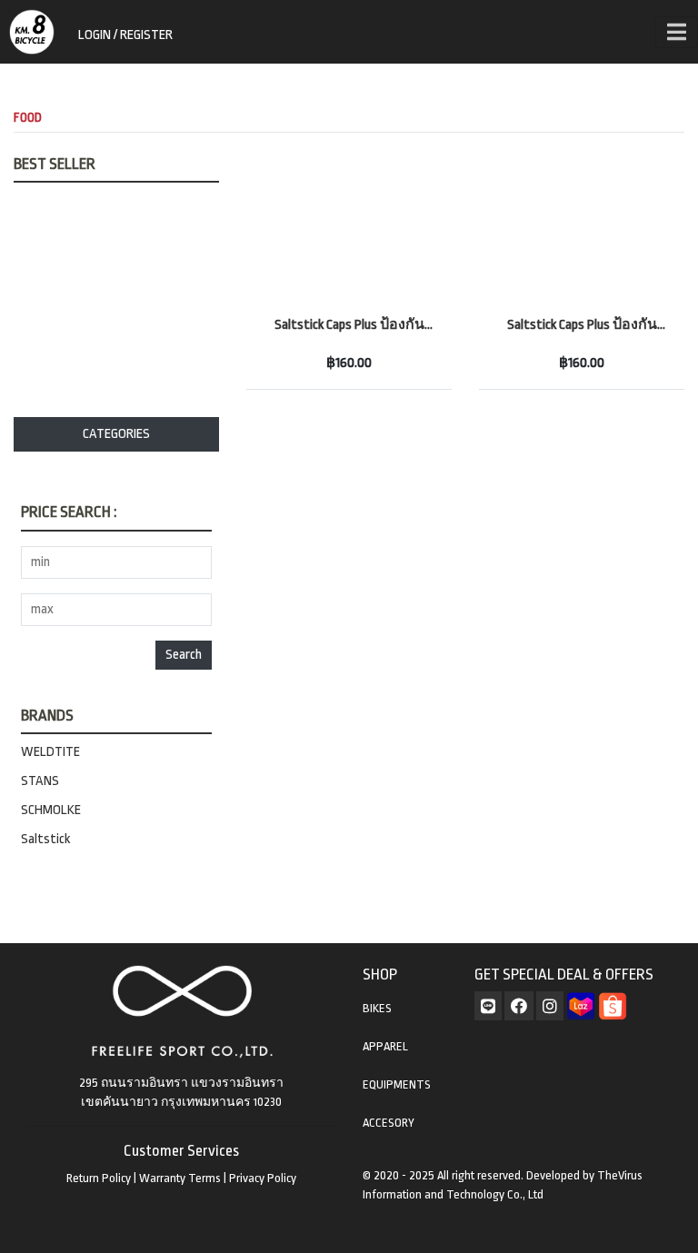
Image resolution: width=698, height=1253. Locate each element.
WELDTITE (50, 752)
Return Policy (98, 1178)
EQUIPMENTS (397, 1084)
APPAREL (385, 1046)
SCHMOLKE (51, 810)
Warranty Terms (180, 1178)
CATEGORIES (116, 434)
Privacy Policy (262, 1178)
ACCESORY (388, 1122)
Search (183, 654)
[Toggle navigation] (676, 32)
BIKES (377, 1008)
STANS (40, 781)
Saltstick (45, 839)
